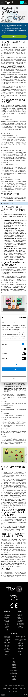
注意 (7, 630)
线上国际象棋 (7, 636)
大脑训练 (14, 665)
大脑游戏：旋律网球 (20, 636)
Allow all (14, 369)
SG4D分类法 (20, 627)
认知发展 (14, 664)
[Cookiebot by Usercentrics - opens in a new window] (19, 317)
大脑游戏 (21, 654)
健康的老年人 (20, 617)
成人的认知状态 (20, 624)
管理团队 (15, 685)
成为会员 (9, 688)
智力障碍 (7, 624)
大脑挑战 (14, 678)
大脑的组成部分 (7, 617)
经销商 (13, 662)
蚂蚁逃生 (7, 646)
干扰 (21, 637)
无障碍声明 (11, 691)
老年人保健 (20, 620)
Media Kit (4, 688)
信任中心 (17, 691)
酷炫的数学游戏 (13, 673)
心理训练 (14, 672)
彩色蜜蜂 (21, 649)
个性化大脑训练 (13, 670)
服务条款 (5, 685)
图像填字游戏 (7, 649)
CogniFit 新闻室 (21, 685)
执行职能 (7, 627)
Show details (19, 364)
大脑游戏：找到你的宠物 (20, 639)
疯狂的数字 (7, 654)
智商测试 (14, 679)
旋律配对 (21, 640)
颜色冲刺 (21, 642)
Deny (14, 378)
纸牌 (7, 643)
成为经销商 (15, 688)
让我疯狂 (7, 648)
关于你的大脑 (7, 615)
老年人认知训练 (20, 623)
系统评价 (20, 626)
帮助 (24, 688)
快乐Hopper (20, 645)
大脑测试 (14, 667)
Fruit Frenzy (7, 639)
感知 (7, 629)
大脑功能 (7, 626)
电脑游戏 (20, 615)
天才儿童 (14, 676)
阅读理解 (14, 675)
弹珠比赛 (7, 656)
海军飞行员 (20, 618)
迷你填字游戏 (7, 637)
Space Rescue (7, 653)
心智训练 (14, 668)
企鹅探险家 (20, 648)
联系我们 (20, 688)
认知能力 (7, 621)
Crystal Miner (7, 642)
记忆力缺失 (7, 623)
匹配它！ (7, 651)
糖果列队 (21, 646)
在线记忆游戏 (20, 653)
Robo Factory (7, 645)
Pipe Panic (7, 640)
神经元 (7, 618)
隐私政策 (10, 685)
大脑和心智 (7, 614)
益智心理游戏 (20, 651)
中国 (3, 694)
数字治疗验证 (20, 614)
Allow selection (14, 374)
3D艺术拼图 (20, 643)
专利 (14, 661)
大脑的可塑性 (7, 620)
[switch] (24, 349)
